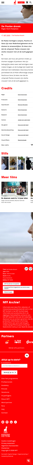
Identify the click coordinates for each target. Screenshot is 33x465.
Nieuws (4, 389)
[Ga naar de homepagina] (15, 2)
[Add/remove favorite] (30, 268)
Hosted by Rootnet (7, 456)
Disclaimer (5, 448)
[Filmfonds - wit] (16, 342)
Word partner (6, 402)
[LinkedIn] (11, 422)
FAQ (2, 409)
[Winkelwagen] (27, 2)
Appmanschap (22, 454)
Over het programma (9, 378)
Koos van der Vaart (23, 125)
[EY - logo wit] (5, 342)
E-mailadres (6, 363)
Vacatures (5, 392)
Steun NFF (5, 399)
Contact (4, 413)
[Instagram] (7, 422)
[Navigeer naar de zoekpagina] (30, 2)
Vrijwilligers (6, 396)
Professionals (6, 382)
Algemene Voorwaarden (9, 446)
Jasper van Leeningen (24, 120)
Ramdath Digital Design (9, 454)
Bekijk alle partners (16, 348)
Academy (5, 385)
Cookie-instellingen (8, 441)
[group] (14, 193)
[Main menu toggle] (2, 2)
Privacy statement (8, 443)
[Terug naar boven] (27, 355)
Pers (3, 406)
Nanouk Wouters (23, 104)
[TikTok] (15, 422)
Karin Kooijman (22, 94)
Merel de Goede (22, 140)
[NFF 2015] (2, 35)
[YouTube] (2, 422)
